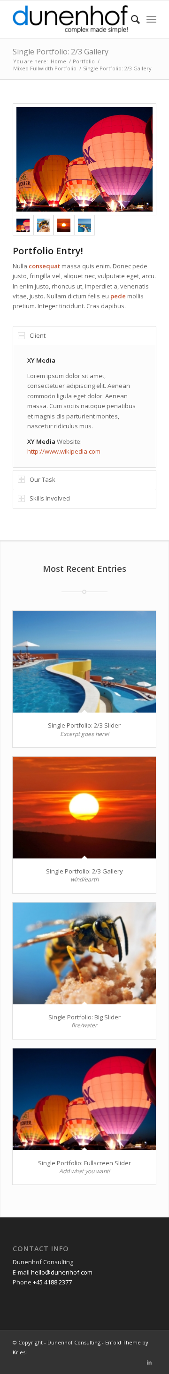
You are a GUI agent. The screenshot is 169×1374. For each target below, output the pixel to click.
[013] (64, 225)
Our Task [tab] (42, 479)
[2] (84, 159)
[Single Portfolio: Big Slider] (84, 953)
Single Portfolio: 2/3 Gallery (60, 51)
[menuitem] (131, 19)
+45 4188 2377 (52, 1282)
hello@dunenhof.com (61, 1272)
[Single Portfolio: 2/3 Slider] (84, 662)
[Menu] (151, 19)
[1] (84, 225)
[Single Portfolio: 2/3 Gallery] (84, 807)
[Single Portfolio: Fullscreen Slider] (84, 1099)
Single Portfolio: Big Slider (84, 1017)
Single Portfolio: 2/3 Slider (84, 725)
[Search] (131, 19)
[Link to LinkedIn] (149, 1362)
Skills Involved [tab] (50, 498)
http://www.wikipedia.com (63, 451)
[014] (43, 225)
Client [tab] (38, 335)
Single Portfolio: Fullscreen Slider (84, 1163)
